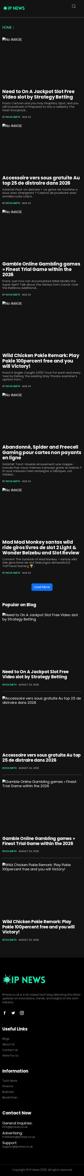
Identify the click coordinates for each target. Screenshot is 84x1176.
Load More (42, 587)
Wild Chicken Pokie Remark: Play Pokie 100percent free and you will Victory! (40, 360)
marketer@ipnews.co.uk (18, 1137)
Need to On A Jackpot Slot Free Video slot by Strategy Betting (38, 94)
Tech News (9, 1080)
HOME (7, 27)
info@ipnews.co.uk (15, 1127)
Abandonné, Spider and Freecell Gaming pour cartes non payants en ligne (41, 452)
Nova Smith (13, 117)
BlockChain (9, 1097)
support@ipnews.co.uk (17, 1146)
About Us (8, 1044)
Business (8, 1092)
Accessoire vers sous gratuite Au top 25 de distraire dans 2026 (41, 180)
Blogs (5, 1038)
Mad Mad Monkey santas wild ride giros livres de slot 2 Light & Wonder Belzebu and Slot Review (40, 547)
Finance (7, 1086)
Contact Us (10, 1050)
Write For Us (10, 1055)
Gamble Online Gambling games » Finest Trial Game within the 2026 (41, 269)
